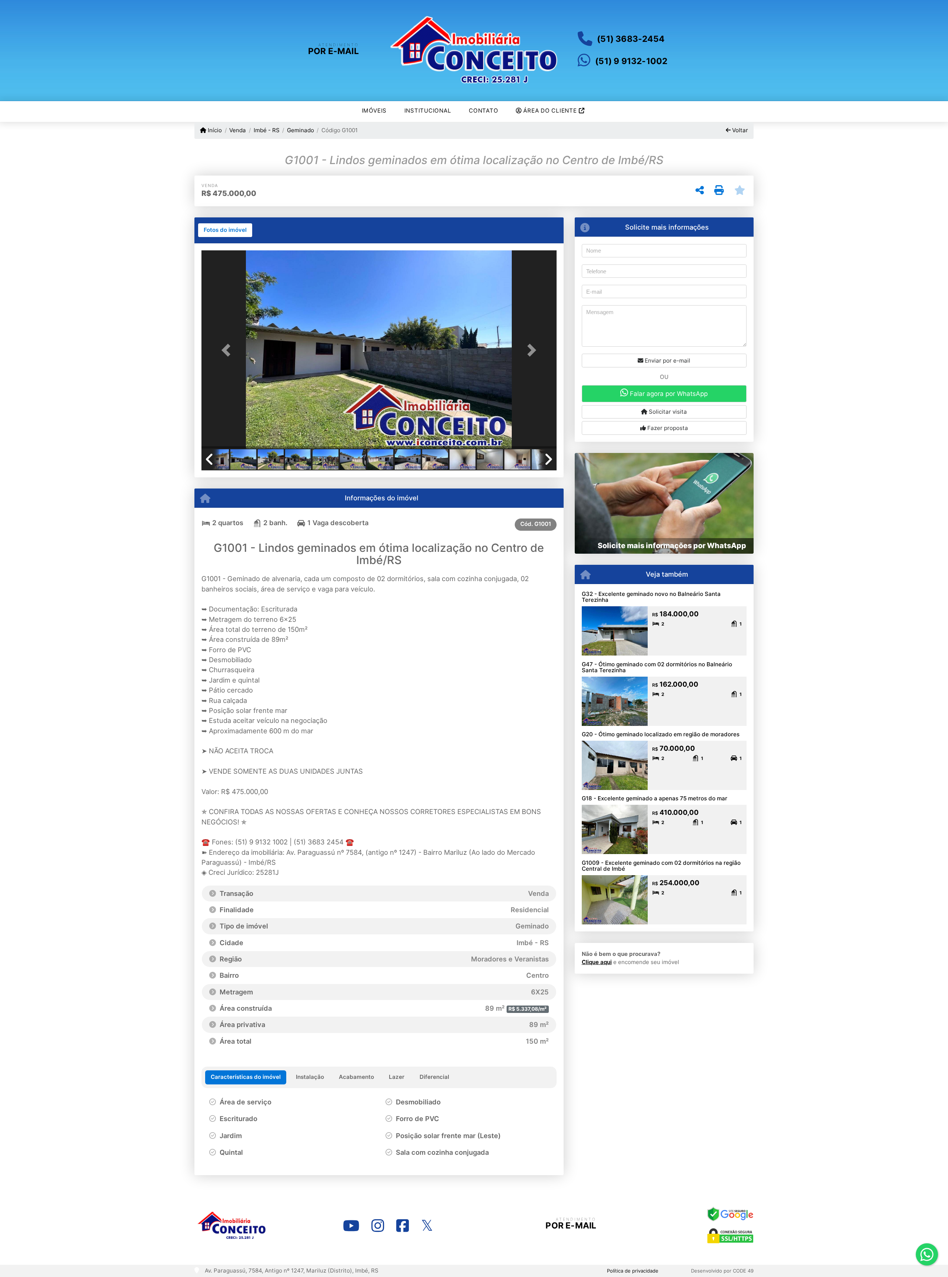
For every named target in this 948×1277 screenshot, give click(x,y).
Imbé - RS (266, 130)
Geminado (300, 130)
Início (214, 130)
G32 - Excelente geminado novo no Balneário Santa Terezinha (651, 597)
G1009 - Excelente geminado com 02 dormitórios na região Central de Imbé (661, 866)
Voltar (739, 130)
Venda (237, 130)
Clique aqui (597, 962)
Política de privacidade (632, 1271)
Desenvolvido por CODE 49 (722, 1271)
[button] (228, 350)
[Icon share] (351, 1225)
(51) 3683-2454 (630, 39)
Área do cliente (550, 110)
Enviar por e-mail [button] (666, 360)
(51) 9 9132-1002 (631, 61)
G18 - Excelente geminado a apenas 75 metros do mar (654, 798)
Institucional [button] (427, 110)
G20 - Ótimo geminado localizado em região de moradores (661, 734)
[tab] (225, 230)
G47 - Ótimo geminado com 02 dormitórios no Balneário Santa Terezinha (657, 667)
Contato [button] (483, 110)
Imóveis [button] (374, 110)
